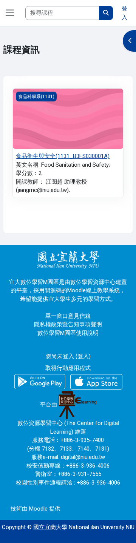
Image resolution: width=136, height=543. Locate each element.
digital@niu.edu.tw (83, 457)
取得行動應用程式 (68, 368)
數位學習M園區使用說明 (68, 333)
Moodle (38, 508)
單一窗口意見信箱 (68, 316)
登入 (124, 13)
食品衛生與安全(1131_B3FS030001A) (63, 156)
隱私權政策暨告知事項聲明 (68, 324)
